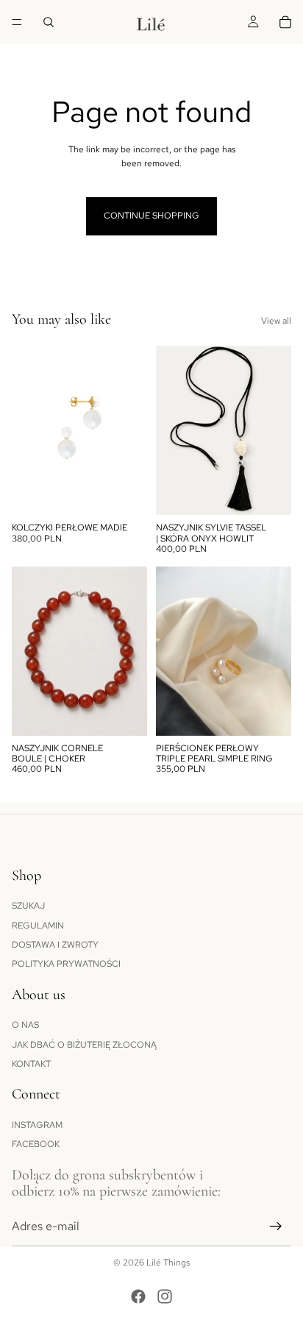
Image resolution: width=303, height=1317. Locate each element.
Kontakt (31, 1064)
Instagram (37, 1125)
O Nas (25, 1025)
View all (276, 321)
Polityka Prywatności (66, 964)
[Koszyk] (285, 22)
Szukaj (28, 906)
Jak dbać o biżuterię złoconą (84, 1045)
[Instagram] (165, 1296)
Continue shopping (151, 215)
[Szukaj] (48, 22)
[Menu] (17, 22)
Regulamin (38, 925)
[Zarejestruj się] (275, 1227)
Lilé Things (168, 1262)
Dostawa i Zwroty (55, 945)
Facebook (36, 1144)
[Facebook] (138, 1296)
